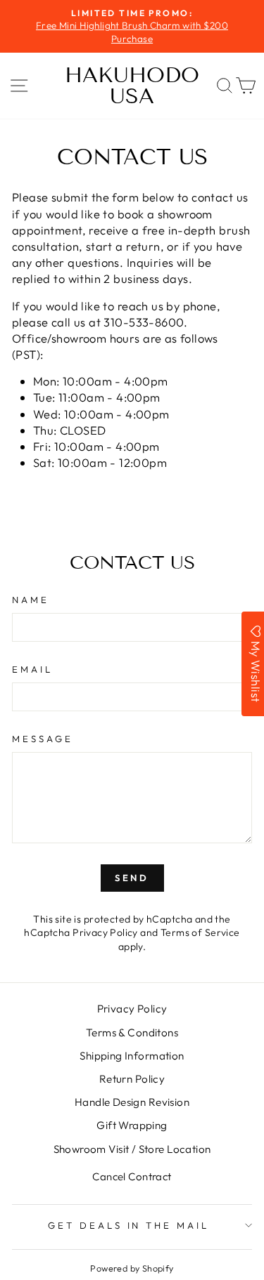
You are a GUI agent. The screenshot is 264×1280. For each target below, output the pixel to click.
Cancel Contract (131, 1176)
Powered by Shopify (131, 1268)
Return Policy (132, 1079)
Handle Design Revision (132, 1102)
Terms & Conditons (132, 1032)
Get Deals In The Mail (128, 1225)
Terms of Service (200, 932)
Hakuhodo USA (132, 85)
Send (132, 877)
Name (30, 599)
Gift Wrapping (131, 1125)
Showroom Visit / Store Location (132, 1149)
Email (32, 669)
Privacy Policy (105, 932)
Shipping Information (132, 1055)
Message (42, 738)
